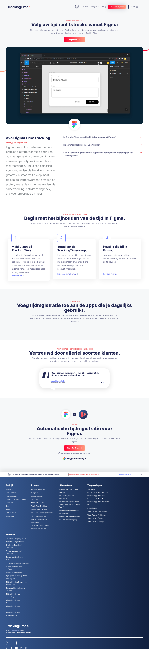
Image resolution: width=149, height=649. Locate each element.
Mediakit (9, 509)
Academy (9, 489)
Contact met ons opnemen (16, 499)
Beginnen (73, 40)
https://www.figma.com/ (17, 143)
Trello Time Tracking (39, 506)
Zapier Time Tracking (39, 509)
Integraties (95, 7)
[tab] (101, 382)
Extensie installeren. (66, 274)
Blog (104, 7)
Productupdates (37, 496)
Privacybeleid (10, 632)
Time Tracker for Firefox (96, 515)
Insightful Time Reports (14, 572)
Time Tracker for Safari (96, 518)
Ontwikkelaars (11, 496)
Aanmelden (17, 275)
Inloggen (136, 7)
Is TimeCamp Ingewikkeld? (69, 516)
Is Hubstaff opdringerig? (68, 520)
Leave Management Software (17, 563)
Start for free (73, 448)
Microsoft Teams (37, 503)
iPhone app (91, 505)
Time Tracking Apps (38, 516)
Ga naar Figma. (110, 274)
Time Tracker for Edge (95, 522)
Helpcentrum (11, 493)
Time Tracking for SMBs (40, 525)
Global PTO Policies (38, 529)
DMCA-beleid (11, 513)
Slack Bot (34, 499)
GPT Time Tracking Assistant (42, 513)
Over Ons (9, 503)
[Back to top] (142, 474)
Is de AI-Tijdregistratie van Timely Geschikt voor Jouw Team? (69, 504)
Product (85, 7)
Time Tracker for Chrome (97, 511)
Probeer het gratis (117, 7)
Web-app (91, 489)
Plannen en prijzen (38, 489)
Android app (92, 508)
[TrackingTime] (19, 7)
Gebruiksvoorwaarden (24, 632)
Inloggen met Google (76, 458)
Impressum (10, 516)
